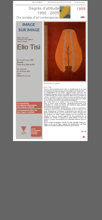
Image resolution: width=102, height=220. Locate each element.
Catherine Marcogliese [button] (25, 39)
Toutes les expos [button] (80, 2)
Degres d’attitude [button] (37, 2)
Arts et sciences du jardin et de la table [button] (59, 2)
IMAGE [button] (29, 24)
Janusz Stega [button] (22, 41)
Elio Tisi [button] (28, 47)
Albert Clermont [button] (22, 38)
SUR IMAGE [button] (29, 30)
